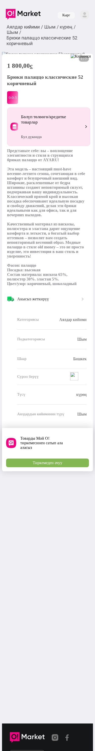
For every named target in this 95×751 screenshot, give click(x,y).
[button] (23, 15)
